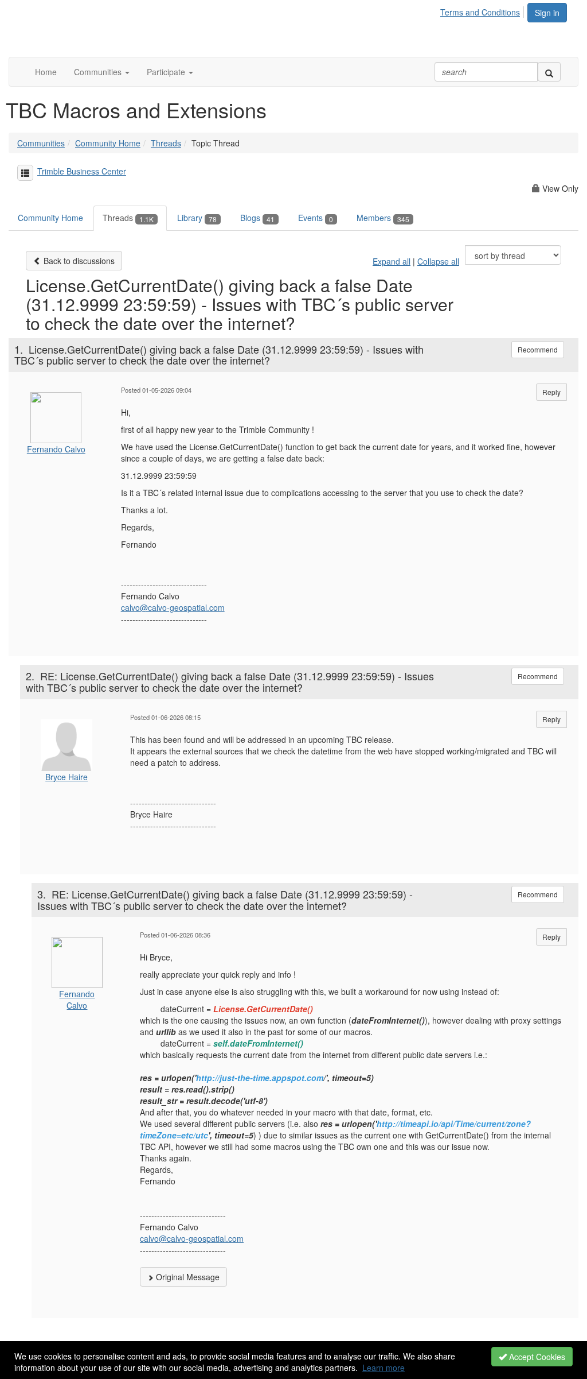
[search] (549, 72)
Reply (551, 392)
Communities (41, 143)
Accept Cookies (536, 1356)
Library (197, 217)
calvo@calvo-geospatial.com (173, 607)
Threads (166, 143)
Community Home (107, 143)
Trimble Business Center (81, 171)
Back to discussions (78, 260)
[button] (101, 71)
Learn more (383, 1367)
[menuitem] (483, 10)
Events (315, 217)
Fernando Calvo (56, 449)
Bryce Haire (66, 777)
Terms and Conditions (480, 12)
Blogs (257, 217)
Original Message (187, 1277)
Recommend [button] (538, 349)
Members (383, 217)
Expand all (391, 261)
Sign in (547, 12)
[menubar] (483, 10)
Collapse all (438, 261)
